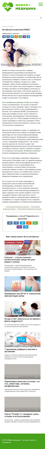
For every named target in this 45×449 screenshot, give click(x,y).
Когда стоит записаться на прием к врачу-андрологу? (22, 320)
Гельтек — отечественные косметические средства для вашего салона (19, 259)
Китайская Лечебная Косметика (30, 209)
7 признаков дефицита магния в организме (20, 350)
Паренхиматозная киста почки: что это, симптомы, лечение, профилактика (22, 383)
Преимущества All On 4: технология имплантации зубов (22, 294)
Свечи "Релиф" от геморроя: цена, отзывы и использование (21, 415)
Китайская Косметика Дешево (18, 207)
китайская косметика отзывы (18, 102)
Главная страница (7, 26)
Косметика (26, 33)
